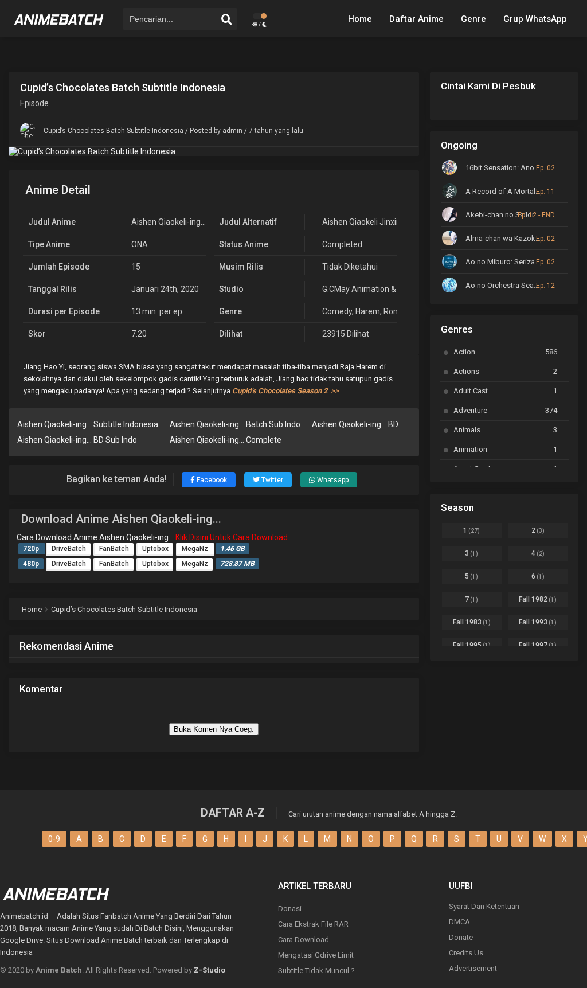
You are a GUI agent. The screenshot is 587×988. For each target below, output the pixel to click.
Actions (505, 371)
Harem (367, 311)
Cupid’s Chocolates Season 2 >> (285, 390)
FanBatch (114, 549)
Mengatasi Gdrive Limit (316, 955)
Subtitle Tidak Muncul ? (316, 970)
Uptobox (155, 549)
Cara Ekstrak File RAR (313, 924)
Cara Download (303, 939)
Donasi (290, 908)
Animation (505, 449)
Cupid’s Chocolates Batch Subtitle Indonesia (113, 131)
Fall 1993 (538, 622)
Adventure (505, 410)
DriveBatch (69, 549)
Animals (505, 429)
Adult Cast (505, 390)
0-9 (54, 838)
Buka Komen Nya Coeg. (214, 729)
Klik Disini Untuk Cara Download (231, 537)
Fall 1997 (538, 645)
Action (505, 351)
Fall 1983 (472, 622)
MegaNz (196, 549)
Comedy (337, 311)
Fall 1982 (538, 599)
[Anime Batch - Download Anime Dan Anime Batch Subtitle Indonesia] (59, 28)
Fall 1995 (472, 645)
